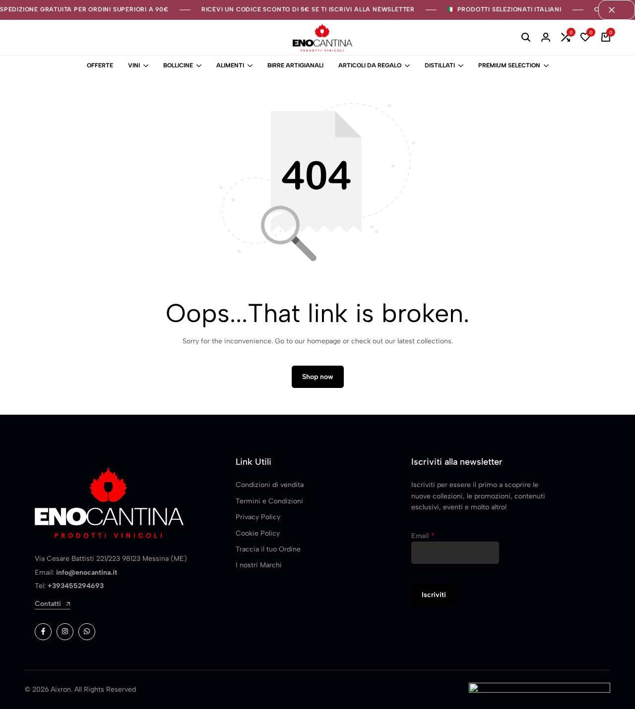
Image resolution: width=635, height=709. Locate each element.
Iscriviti (434, 595)
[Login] (546, 38)
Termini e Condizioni (269, 501)
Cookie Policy (258, 533)
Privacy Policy (258, 517)
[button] (565, 38)
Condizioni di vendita (270, 485)
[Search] (526, 38)
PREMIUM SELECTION (509, 65)
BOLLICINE (178, 65)
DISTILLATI (440, 65)
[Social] (43, 631)
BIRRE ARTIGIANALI (295, 65)
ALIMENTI (230, 65)
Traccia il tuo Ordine (268, 549)
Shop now (317, 377)
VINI (134, 65)
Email (423, 536)
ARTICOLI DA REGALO (369, 65)
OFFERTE (100, 65)
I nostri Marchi (259, 565)
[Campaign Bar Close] (616, 10)
